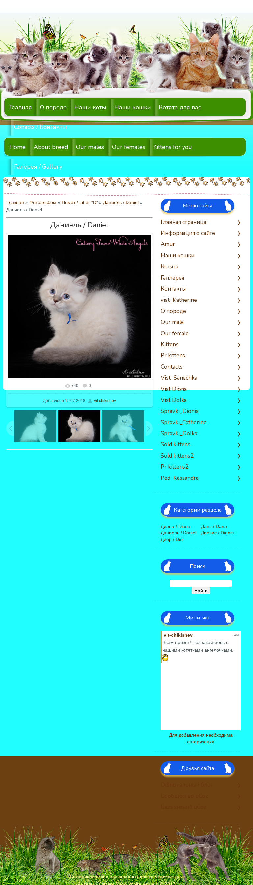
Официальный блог (187, 785)
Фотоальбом (42, 202)
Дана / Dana (214, 526)
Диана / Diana (175, 526)
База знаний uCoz (183, 807)
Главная (15, 202)
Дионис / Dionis (217, 532)
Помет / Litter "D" (80, 202)
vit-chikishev (105, 400)
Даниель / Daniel (121, 202)
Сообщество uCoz (184, 796)
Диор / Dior (172, 539)
